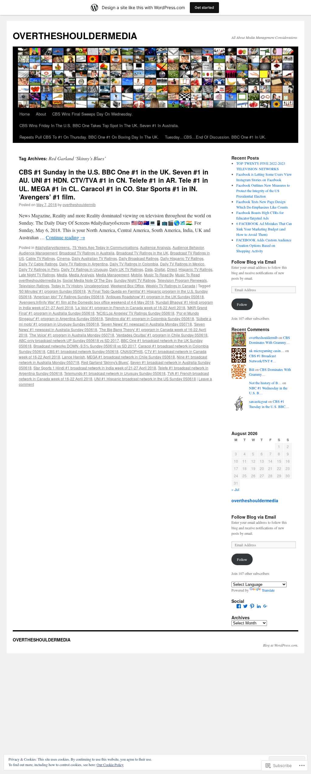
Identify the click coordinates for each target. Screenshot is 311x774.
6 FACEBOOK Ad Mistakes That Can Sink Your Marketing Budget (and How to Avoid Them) (264, 229)
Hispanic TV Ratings (195, 269)
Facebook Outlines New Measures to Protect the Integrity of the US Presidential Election (263, 191)
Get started (204, 7)
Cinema (63, 258)
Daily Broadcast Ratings (139, 258)
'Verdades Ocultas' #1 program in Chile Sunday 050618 (161, 334)
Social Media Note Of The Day (87, 280)
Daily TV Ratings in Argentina (83, 263)
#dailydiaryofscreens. (52, 247)
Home (24, 114)
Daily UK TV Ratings (126, 269)
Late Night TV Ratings (37, 274)
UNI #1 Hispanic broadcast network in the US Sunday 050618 (145, 378)
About (41, 114)
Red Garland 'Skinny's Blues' (104, 362)
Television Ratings (34, 285)
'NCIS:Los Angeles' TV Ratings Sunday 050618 (135, 313)
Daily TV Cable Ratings (38, 263)
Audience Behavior (188, 247)
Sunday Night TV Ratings (135, 280)
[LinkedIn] (258, 606)
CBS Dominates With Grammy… (269, 340)
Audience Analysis (155, 247)
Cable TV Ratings (40, 258)
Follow (242, 304)
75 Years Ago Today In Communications (105, 247)
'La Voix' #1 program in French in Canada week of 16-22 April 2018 (130, 307)
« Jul (235, 489)
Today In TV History (67, 285)
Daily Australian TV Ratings (94, 258)
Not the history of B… (265, 382)
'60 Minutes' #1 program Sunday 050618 (52, 291)
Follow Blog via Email (253, 262)
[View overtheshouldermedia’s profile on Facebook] (238, 606)
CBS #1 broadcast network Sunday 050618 (82, 351)
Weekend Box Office (127, 285)
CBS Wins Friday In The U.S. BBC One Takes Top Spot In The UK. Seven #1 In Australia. (99, 125)
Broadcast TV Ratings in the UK (142, 252)
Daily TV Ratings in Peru (39, 269)
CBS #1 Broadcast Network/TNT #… (262, 358)
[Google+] (265, 606)
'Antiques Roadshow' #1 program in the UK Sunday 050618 (155, 296)
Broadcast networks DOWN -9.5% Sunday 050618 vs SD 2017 (84, 345)
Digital (160, 269)
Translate (268, 590)
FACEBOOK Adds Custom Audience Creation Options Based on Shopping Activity (263, 245)
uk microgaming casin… (266, 350)
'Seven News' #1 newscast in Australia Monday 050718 (146, 324)
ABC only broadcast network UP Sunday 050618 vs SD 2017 (69, 340)
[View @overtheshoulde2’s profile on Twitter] (245, 606)
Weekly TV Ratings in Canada (170, 285)
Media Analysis (81, 274)
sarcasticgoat (258, 401)
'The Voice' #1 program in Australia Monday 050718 (71, 334)
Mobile (136, 274)
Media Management (112, 274)
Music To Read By (158, 274)
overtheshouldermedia (254, 500)
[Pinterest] (252, 606)
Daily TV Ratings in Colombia (134, 263)
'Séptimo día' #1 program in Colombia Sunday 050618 (149, 318)
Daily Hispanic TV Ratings (181, 258)
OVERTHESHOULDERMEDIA (75, 35)
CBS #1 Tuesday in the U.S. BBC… (269, 404)
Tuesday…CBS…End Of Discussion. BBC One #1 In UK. (215, 137)
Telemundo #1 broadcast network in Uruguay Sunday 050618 (115, 373)
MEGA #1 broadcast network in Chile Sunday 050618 (131, 356)
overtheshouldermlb (79, 204)
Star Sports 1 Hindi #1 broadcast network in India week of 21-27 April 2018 (94, 367)
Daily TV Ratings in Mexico (182, 263)
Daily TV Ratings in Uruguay (84, 269)
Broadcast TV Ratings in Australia (86, 252)
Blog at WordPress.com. (280, 645)
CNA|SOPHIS (131, 351)
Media (62, 274)
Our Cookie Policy (110, 764)
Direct (172, 269)
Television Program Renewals (182, 280)
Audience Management (38, 252)
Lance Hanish (73, 356)
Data (149, 269)
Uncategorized (96, 285)
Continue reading (65, 237)
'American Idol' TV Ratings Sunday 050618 (68, 296)
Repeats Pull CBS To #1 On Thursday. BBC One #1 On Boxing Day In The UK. (89, 137)
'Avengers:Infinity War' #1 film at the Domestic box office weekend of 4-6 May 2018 (86, 302)
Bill (251, 369)
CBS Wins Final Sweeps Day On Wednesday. (92, 114)
